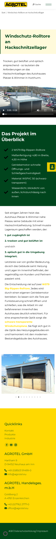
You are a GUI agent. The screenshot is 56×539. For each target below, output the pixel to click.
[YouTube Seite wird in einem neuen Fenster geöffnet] (11, 445)
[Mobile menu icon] (49, 4)
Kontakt (9, 430)
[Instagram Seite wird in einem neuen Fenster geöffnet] (16, 445)
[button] (5, 374)
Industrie (9, 438)
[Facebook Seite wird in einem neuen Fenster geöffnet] (7, 445)
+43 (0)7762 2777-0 (18, 504)
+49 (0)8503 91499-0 (19, 470)
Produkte (10, 434)
